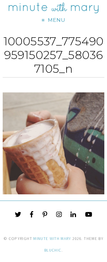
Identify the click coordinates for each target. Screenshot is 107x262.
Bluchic (52, 250)
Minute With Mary (52, 238)
